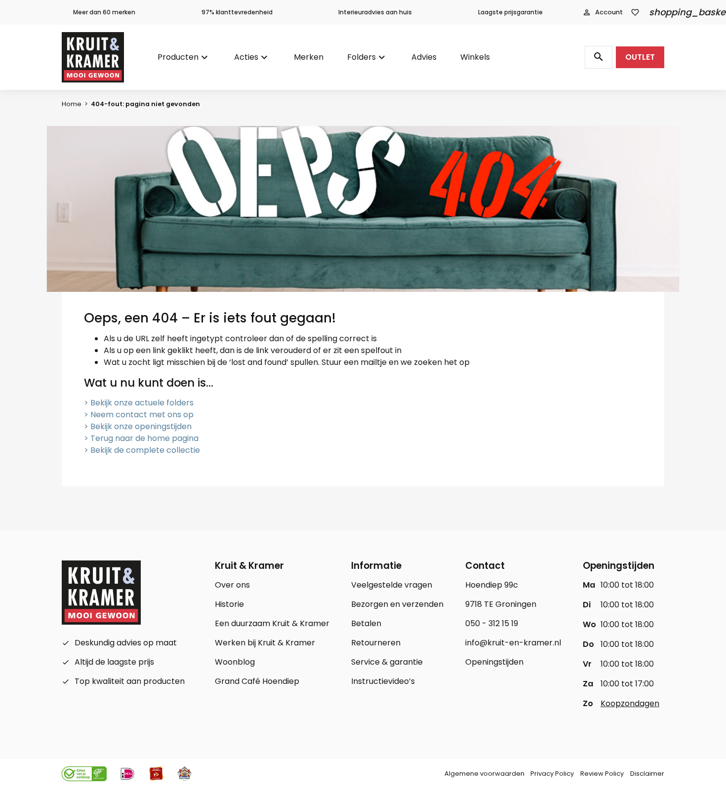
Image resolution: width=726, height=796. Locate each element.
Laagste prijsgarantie (510, 12)
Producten (178, 57)
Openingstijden (494, 662)
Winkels (475, 57)
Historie (229, 604)
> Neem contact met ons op (139, 414)
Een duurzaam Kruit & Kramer (272, 623)
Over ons (232, 585)
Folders (361, 57)
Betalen (366, 623)
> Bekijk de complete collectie (142, 450)
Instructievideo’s (383, 681)
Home (71, 104)
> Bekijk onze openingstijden (138, 426)
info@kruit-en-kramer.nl (513, 642)
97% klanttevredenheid (237, 12)
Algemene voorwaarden (484, 773)
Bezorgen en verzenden (397, 604)
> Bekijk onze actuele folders (139, 402)
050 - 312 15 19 (491, 623)
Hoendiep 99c (491, 585)
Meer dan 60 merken (104, 12)
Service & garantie (387, 662)
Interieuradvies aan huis (375, 12)
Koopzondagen (630, 703)
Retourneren (376, 642)
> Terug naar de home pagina (141, 438)
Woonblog (235, 662)
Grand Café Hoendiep (257, 681)
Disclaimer (647, 773)
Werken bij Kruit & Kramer (265, 642)
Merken (308, 57)
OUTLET (640, 57)
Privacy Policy (552, 773)
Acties (246, 57)
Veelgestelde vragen (391, 585)
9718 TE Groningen (500, 604)
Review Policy (602, 773)
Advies (424, 57)
